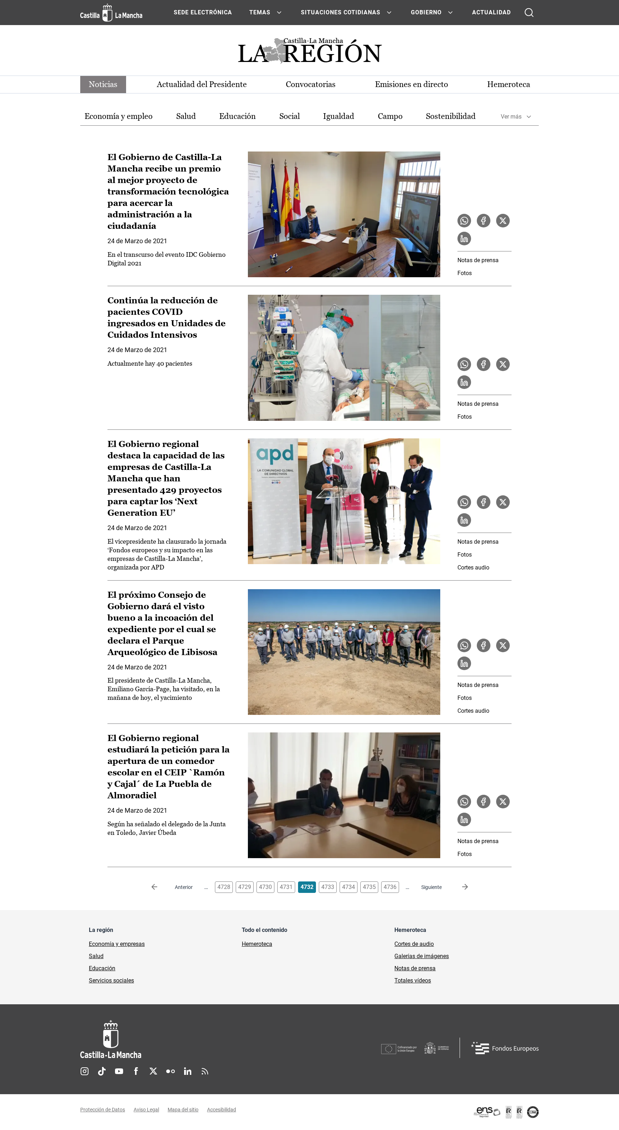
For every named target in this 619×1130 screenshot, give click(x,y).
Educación (237, 116)
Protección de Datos (102, 1109)
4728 (223, 887)
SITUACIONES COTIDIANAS (340, 12)
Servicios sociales (111, 980)
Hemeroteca (508, 84)
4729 (244, 887)
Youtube (119, 1071)
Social (289, 116)
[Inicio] (177, 1039)
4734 (348, 887)
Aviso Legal (146, 1109)
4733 (327, 887)
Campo (390, 116)
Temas (259, 12)
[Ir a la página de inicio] (111, 12)
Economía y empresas (117, 944)
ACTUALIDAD (491, 12)
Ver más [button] (511, 116)
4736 (390, 887)
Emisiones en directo (411, 84)
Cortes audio (473, 567)
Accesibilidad (221, 1109)
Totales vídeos (412, 980)
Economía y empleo (119, 116)
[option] (118, 116)
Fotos (464, 273)
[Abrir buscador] (529, 12)
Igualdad (338, 116)
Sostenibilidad (451, 116)
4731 (286, 887)
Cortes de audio (414, 944)
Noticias (103, 84)
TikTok (101, 1071)
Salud (186, 116)
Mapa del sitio (183, 1109)
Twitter (153, 1071)
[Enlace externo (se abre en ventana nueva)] (506, 1112)
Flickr (170, 1071)
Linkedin (187, 1071)
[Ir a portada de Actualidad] (309, 52)
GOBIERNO (426, 12)
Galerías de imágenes (421, 956)
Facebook (136, 1071)
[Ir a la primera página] (160, 887)
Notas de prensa (478, 260)
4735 (369, 887)
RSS (204, 1071)
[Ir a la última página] (459, 887)
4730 (265, 887)
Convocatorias (311, 84)
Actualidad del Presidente (202, 84)
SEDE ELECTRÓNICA (203, 12)
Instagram (84, 1071)
